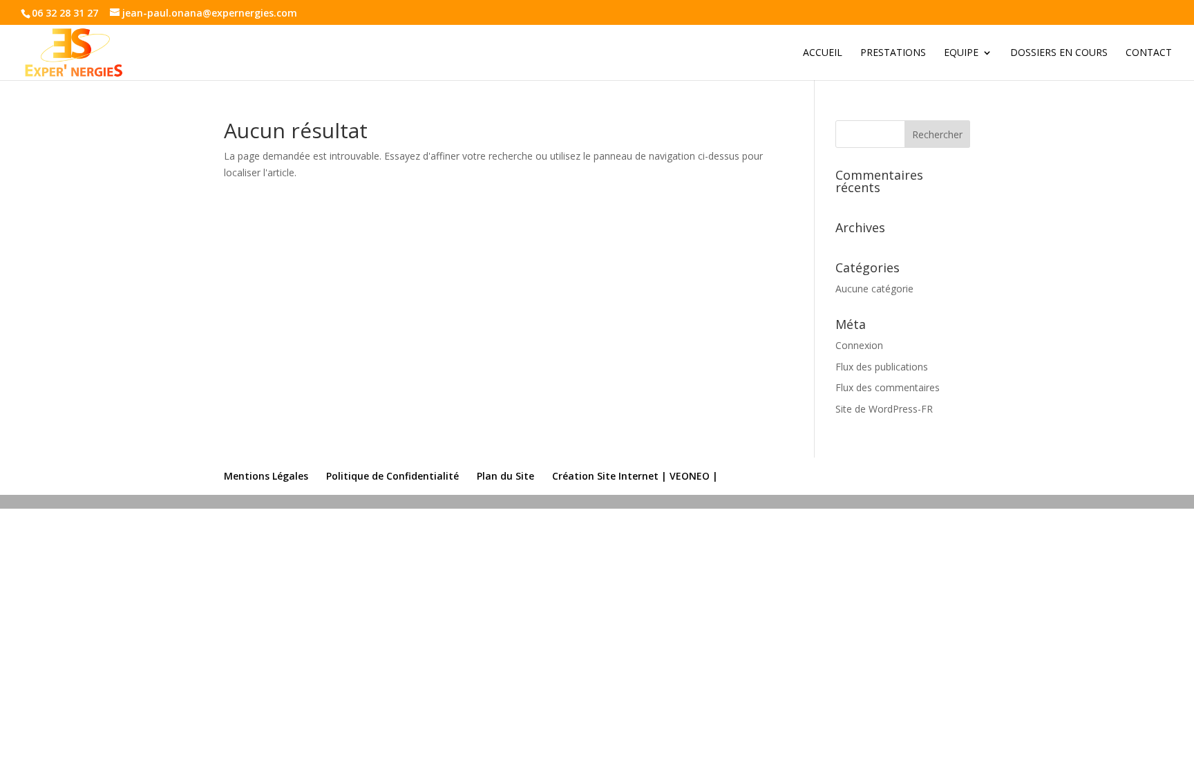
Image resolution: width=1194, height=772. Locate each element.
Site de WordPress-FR (884, 408)
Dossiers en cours (1059, 53)
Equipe (961, 53)
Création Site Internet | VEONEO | (635, 475)
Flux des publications (881, 366)
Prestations (893, 53)
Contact (1149, 53)
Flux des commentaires (887, 387)
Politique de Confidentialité (392, 475)
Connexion (859, 345)
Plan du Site (505, 475)
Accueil (822, 53)
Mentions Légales (266, 475)
